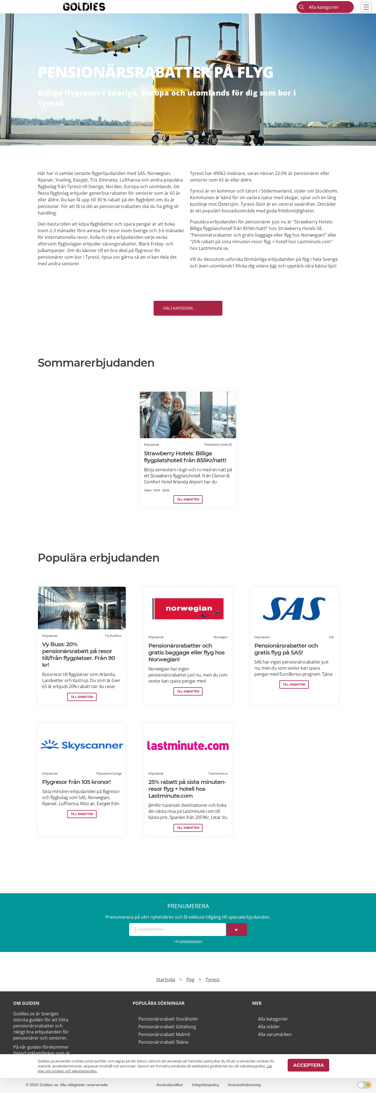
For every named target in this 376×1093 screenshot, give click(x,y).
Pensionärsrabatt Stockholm (168, 1019)
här (273, 266)
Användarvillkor (169, 1085)
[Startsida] (92, 6)
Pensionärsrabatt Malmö (164, 1034)
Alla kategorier (273, 1019)
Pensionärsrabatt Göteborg (167, 1027)
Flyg (190, 979)
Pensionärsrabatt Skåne (163, 1042)
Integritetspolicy (190, 941)
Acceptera (308, 1065)
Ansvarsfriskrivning (244, 1085)
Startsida (165, 979)
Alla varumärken (275, 1034)
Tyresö (213, 979)
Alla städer (269, 1027)
